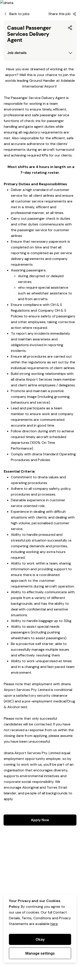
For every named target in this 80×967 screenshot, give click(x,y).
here (54, 923)
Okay (40, 939)
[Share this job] (70, 28)
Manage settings (40, 953)
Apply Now (40, 820)
